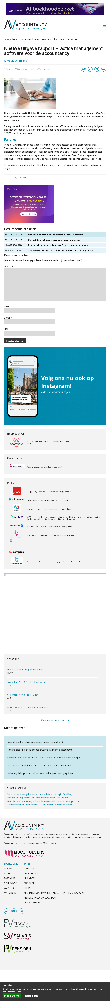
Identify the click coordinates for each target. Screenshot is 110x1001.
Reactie (8, 266)
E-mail (8, 317)
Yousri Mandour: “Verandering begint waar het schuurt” (48, 490)
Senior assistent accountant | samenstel (27, 705)
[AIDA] (17, 508)
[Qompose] (17, 543)
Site (6, 328)
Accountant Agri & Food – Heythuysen (26, 680)
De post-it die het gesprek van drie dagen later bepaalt (54, 240)
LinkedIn (7, 911)
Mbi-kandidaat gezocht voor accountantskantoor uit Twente (37, 797)
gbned (13, 177)
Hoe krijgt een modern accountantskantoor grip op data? (49, 499)
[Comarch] (17, 534)
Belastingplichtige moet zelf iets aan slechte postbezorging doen (40, 773)
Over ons (29, 868)
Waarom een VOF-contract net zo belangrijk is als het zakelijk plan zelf (53, 552)
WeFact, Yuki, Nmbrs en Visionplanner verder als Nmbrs (55, 234)
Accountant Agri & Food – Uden (22, 692)
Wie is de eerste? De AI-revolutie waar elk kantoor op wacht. (50, 517)
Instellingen (31, 995)
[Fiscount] (17, 467)
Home (6, 39)
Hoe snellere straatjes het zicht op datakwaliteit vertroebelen (50, 526)
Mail (14, 911)
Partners (9, 878)
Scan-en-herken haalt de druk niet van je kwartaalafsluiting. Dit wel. (61, 250)
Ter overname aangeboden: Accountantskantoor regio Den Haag (40, 793)
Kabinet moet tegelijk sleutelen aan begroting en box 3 (35, 741)
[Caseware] (16, 442)
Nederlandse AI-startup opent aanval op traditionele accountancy (40, 749)
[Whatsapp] (83, 69)
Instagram (21, 911)
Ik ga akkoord (11, 995)
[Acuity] (17, 499)
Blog (7, 873)
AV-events (10, 892)
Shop (27, 888)
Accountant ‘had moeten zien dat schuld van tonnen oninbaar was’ (40, 765)
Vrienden (29, 878)
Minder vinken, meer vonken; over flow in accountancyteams (58, 245)
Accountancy (11, 61)
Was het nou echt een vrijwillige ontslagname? (44, 467)
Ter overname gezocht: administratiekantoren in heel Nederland (39, 804)
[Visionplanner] (17, 490)
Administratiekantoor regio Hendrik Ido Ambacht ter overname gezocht (43, 800)
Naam (8, 306)
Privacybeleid (32, 902)
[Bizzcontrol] (16, 525)
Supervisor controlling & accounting (25, 667)
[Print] (103, 69)
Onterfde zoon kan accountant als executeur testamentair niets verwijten (44, 757)
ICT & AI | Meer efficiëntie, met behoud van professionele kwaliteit (49, 442)
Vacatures (10, 888)
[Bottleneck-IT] (17, 517)
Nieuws (23, 61)
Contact (29, 883)
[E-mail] (96, 69)
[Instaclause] (17, 552)
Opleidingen (11, 883)
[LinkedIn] (90, 69)
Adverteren (31, 873)
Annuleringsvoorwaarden (40, 897)
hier (87, 165)
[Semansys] (17, 560)
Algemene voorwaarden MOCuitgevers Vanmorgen (54, 892)
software (23, 177)
